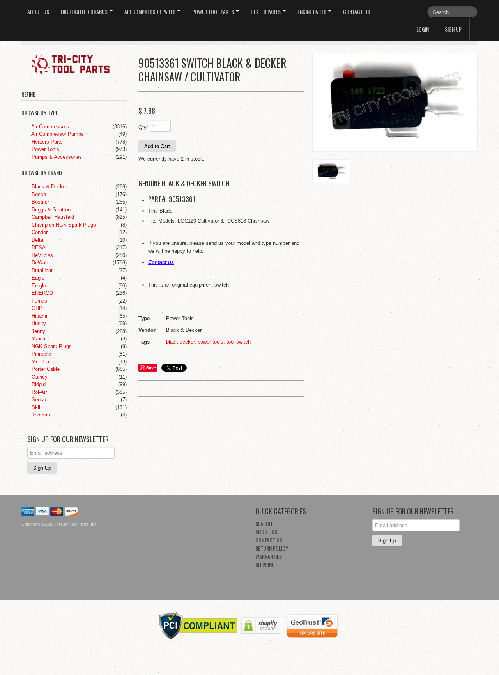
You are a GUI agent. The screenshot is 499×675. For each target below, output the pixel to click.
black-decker (180, 342)
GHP (36, 308)
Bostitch (40, 202)
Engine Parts (312, 11)
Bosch (38, 194)
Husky (38, 323)
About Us (38, 11)
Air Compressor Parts (150, 11)
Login (422, 29)
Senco (38, 399)
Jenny (37, 331)
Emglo (38, 286)
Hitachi (38, 316)
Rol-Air (38, 392)
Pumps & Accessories (56, 157)
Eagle (37, 278)
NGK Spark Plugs (51, 346)
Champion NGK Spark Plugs (63, 225)
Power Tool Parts (213, 11)
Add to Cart (157, 146)
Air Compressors (49, 126)
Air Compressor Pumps (57, 134)
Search (263, 523)
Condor (39, 232)
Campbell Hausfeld (52, 217)
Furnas (38, 301)
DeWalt (39, 263)
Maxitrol (40, 339)
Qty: (143, 127)
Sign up (453, 29)
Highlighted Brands (85, 11)
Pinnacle (40, 354)
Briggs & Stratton (50, 210)
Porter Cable (45, 369)
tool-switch (238, 342)
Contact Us (356, 11)
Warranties (268, 556)
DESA (38, 247)
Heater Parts (266, 11)
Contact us (161, 262)
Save (151, 367)
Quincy (39, 377)
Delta (36, 240)
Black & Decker (48, 187)
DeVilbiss (41, 255)
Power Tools (44, 149)
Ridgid (38, 384)
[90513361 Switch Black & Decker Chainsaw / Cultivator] (395, 102)
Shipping (265, 564)
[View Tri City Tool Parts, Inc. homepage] (77, 63)
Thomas (40, 415)
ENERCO (41, 293)
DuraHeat (41, 270)
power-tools (210, 342)
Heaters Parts (46, 142)
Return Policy (271, 548)
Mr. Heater (42, 362)
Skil (35, 407)
